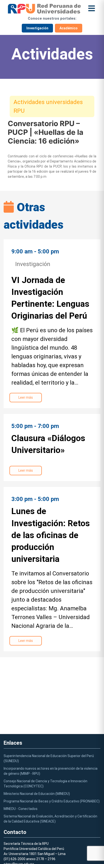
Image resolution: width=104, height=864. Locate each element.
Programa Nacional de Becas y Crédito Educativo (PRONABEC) (52, 801)
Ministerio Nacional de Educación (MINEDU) (37, 794)
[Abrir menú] (92, 9)
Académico (68, 28)
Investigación (37, 28)
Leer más (25, 397)
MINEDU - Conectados (20, 809)
